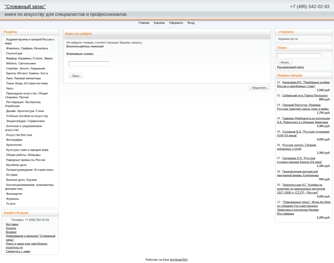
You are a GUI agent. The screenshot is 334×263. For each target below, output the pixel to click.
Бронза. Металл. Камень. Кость (27, 73)
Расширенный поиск (290, 67)
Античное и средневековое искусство (23, 128)
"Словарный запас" (25, 6)
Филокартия (14, 193)
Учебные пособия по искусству (27, 116)
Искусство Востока (19, 135)
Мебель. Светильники (21, 63)
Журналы (12, 198)
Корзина (287, 31)
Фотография (14, 139)
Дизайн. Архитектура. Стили (25, 111)
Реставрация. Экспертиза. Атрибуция (23, 104)
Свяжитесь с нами (18, 251)
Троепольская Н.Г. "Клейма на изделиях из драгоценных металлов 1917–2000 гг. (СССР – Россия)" (301, 188)
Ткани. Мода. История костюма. (27, 83)
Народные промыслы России (25, 159)
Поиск (75, 75)
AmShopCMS (178, 259)
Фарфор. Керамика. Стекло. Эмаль (29, 58)
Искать (285, 62)
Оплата (11, 228)
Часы (9, 88)
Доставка (12, 224)
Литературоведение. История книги (29, 169)
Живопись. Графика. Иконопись (27, 48)
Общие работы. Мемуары (23, 154)
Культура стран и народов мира (27, 149)
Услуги (10, 203)
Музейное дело (16, 165)
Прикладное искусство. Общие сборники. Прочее (26, 95)
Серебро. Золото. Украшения (25, 68)
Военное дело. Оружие (21, 179)
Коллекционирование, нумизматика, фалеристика (29, 186)
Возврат (11, 232)
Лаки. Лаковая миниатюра (23, 78)
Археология (14, 144)
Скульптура (14, 53)
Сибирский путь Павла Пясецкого (305, 95)
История (11, 174)
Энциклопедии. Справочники (25, 121)
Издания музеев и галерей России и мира (29, 41)
